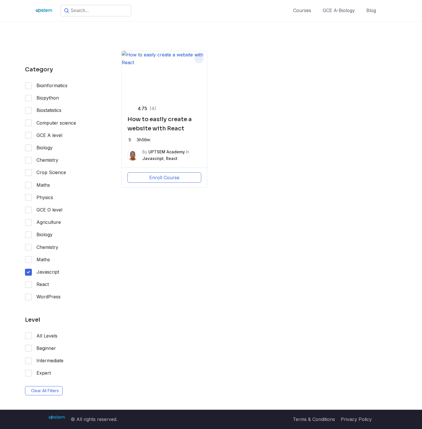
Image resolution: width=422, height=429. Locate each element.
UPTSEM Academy (166, 151)
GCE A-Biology (339, 10)
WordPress (48, 297)
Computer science (56, 123)
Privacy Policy (356, 419)
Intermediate (49, 360)
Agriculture (48, 222)
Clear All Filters (45, 390)
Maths (43, 185)
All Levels (46, 336)
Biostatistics (48, 110)
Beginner (46, 348)
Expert (43, 373)
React (42, 284)
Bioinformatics (51, 85)
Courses (302, 10)
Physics (44, 197)
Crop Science (51, 172)
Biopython (47, 98)
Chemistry (47, 160)
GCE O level (49, 210)
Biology (44, 147)
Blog (371, 10)
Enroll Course (164, 177)
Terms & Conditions (314, 419)
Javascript (47, 272)
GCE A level (49, 135)
